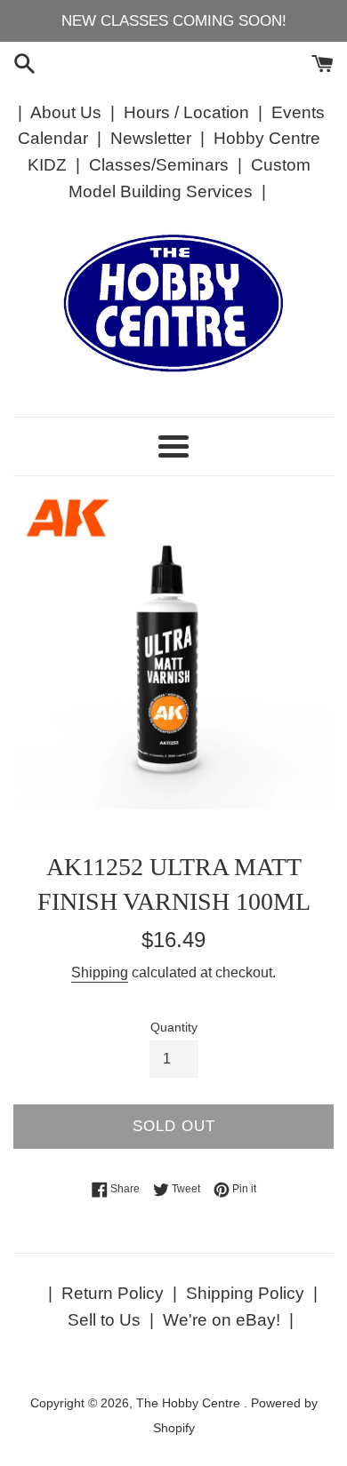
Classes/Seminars (159, 164)
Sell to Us (104, 1320)
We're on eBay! (221, 1320)
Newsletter (150, 138)
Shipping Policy (245, 1293)
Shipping (99, 972)
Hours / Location (186, 112)
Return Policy (112, 1293)
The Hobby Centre (190, 1403)
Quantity (174, 1027)
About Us (65, 112)
